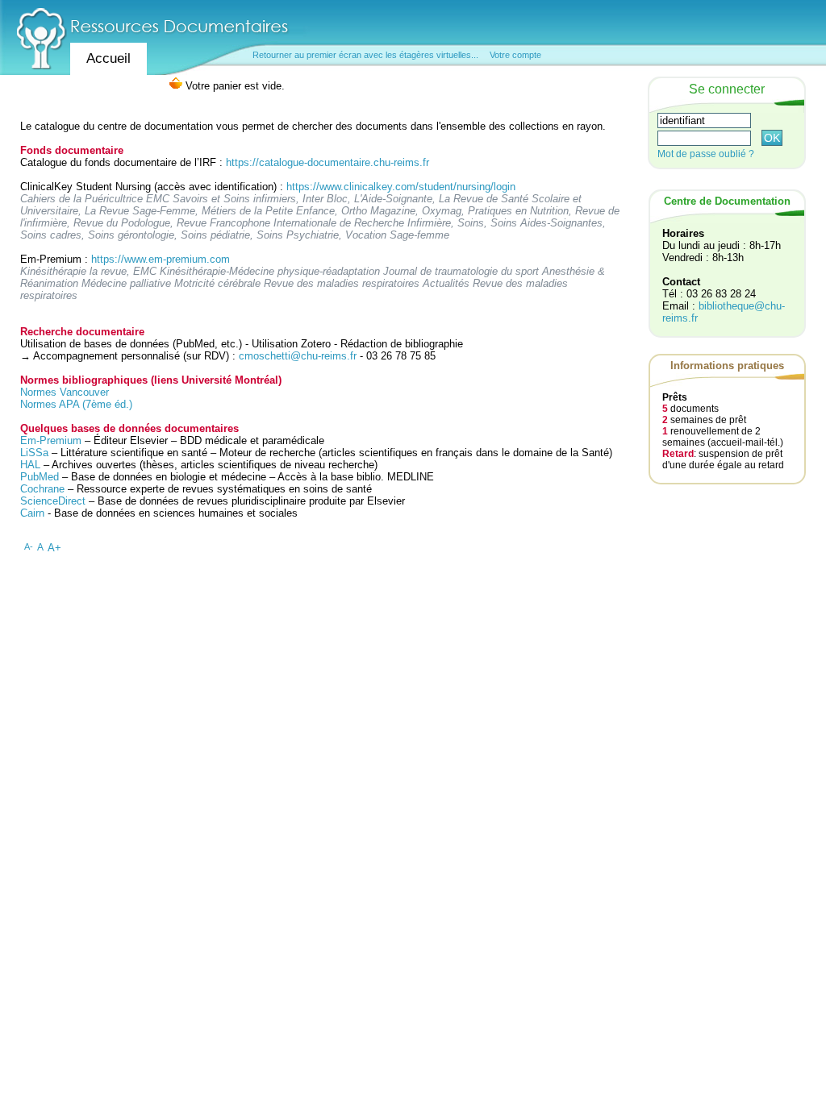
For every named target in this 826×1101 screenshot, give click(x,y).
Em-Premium (50, 440)
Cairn (32, 513)
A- (28, 546)
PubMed (39, 477)
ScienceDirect (53, 501)
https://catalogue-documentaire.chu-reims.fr (327, 162)
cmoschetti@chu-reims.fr (298, 356)
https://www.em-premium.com (160, 259)
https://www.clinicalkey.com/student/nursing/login (400, 187)
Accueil (108, 58)
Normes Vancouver (64, 392)
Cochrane (42, 489)
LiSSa (34, 453)
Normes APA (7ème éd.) (76, 404)
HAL (32, 465)
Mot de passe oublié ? (705, 154)
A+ (54, 548)
